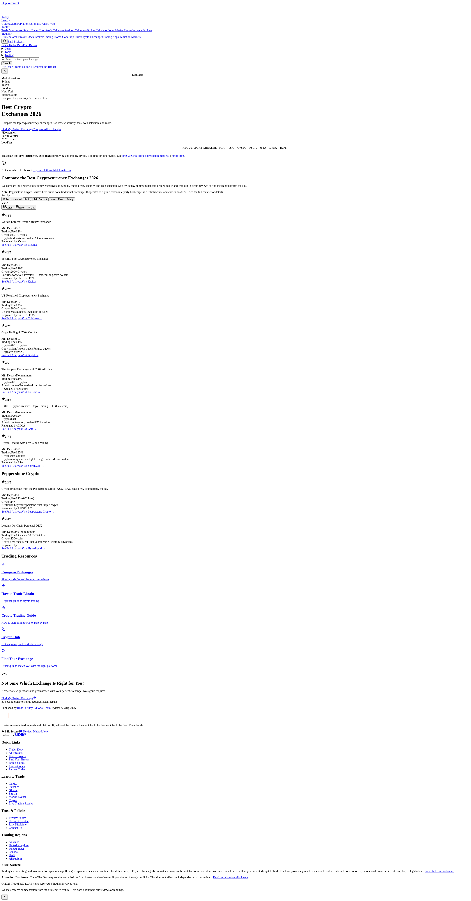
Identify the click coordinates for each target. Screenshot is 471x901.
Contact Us (15, 827)
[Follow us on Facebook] (21, 735)
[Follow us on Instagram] (24, 735)
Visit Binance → (31, 244)
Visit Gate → (29, 428)
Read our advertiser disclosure (230, 877)
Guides (5, 23)
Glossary (15, 23)
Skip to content (10, 3)
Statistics (14, 786)
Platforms (25, 23)
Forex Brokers (19, 36)
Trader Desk (16, 749)
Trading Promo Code (56, 36)
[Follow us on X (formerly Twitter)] (16, 735)
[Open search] (4, 41)
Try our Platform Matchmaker (52, 170)
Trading (5, 33)
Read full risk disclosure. (439, 871)
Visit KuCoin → (31, 392)
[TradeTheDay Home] (18, 13)
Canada (13, 851)
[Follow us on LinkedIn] (18, 735)
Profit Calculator (55, 30)
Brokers (6, 36)
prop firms (178, 155)
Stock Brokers (35, 36)
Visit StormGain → (33, 465)
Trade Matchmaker (12, 30)
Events (43, 23)
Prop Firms (74, 36)
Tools (4, 27)
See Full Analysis (11, 244)
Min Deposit (40, 199)
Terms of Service (19, 821)
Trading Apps (111, 36)
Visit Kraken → (31, 281)
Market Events (17, 796)
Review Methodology (35, 731)
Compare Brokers (141, 30)
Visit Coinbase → (32, 318)
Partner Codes (17, 769)
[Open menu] (23, 42)
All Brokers (15, 752)
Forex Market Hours (119, 30)
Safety (69, 199)
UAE (12, 855)
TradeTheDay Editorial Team (34, 707)
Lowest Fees (56, 199)
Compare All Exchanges (47, 129)
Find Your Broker (19, 759)
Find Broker (15, 41)
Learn (4, 20)
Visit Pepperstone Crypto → (38, 511)
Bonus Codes (16, 762)
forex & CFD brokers (133, 155)
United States (16, 848)
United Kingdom (19, 845)
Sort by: (6, 195)
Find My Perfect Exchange (17, 129)
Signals (35, 23)
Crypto (51, 23)
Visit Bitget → (30, 355)
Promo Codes (17, 766)
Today (5, 17)
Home (128, 74)
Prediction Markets (130, 36)
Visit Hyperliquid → (33, 548)
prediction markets (158, 155)
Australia (14, 842)
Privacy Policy (17, 817)
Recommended (14, 199)
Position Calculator (76, 30)
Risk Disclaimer (18, 824)
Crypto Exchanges (92, 36)
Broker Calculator (97, 30)
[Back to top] (4, 897)
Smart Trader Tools (34, 30)
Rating (27, 199)
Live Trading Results (21, 803)
